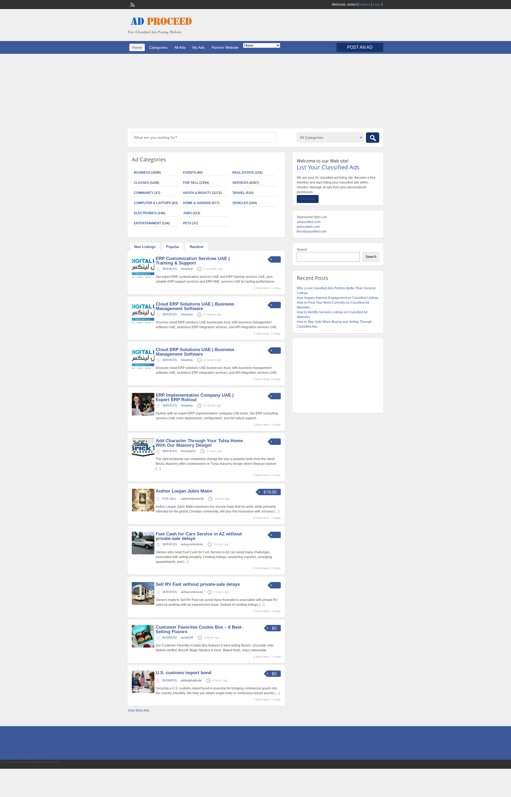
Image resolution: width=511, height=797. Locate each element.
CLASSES (141, 183)
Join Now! (307, 199)
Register (364, 4)
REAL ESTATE (243, 172)
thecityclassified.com (312, 231)
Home (137, 47)
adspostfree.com (309, 222)
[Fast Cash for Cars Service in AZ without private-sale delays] (143, 553)
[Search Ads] (372, 137)
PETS (187, 223)
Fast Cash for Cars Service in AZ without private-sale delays (199, 536)
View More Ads (138, 710)
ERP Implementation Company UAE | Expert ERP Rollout (195, 397)
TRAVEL (238, 193)
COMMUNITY (144, 193)
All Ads (180, 47)
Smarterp (187, 268)
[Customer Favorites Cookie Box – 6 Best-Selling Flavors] (143, 646)
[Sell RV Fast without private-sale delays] (143, 603)
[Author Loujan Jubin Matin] (143, 510)
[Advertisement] (255, 91)
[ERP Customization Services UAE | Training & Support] (143, 278)
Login (377, 4)
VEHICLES (240, 203)
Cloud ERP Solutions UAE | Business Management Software (195, 306)
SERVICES (240, 183)
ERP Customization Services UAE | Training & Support (193, 261)
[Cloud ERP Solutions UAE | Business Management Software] (143, 323)
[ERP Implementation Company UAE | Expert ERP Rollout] (143, 414)
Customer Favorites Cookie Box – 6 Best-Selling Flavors (199, 629)
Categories (158, 47)
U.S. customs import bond (183, 672)
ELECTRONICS (145, 213)
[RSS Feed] (132, 4)
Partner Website (225, 47)
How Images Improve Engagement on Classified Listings (337, 298)
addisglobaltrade (191, 680)
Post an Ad (360, 47)
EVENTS (189, 172)
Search (302, 249)
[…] (158, 468)
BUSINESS (142, 172)
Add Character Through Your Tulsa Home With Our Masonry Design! (199, 443)
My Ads (198, 47)
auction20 (187, 637)
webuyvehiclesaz (192, 544)
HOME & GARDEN (197, 203)
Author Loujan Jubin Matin (184, 491)
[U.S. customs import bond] (143, 692)
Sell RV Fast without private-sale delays (198, 584)
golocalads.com (308, 227)
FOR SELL (191, 183)
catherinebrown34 (192, 498)
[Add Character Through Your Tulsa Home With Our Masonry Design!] (143, 456)
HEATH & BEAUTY (197, 193)
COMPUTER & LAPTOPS (152, 203)
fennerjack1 (188, 451)
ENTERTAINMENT (147, 223)
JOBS (187, 213)
